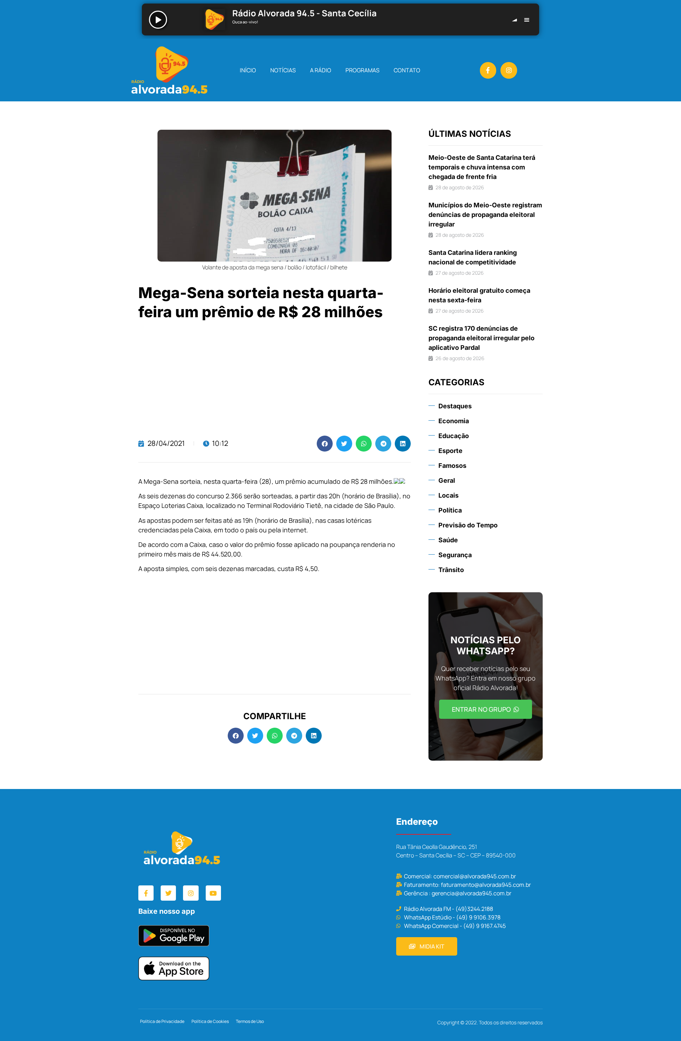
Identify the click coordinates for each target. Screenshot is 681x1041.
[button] (325, 444)
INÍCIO (248, 70)
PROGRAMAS (362, 70)
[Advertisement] (274, 379)
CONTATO (407, 70)
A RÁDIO (320, 70)
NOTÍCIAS (283, 70)
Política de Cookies (210, 1021)
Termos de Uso (250, 1021)
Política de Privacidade (162, 1021)
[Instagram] (508, 70)
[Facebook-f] (488, 70)
